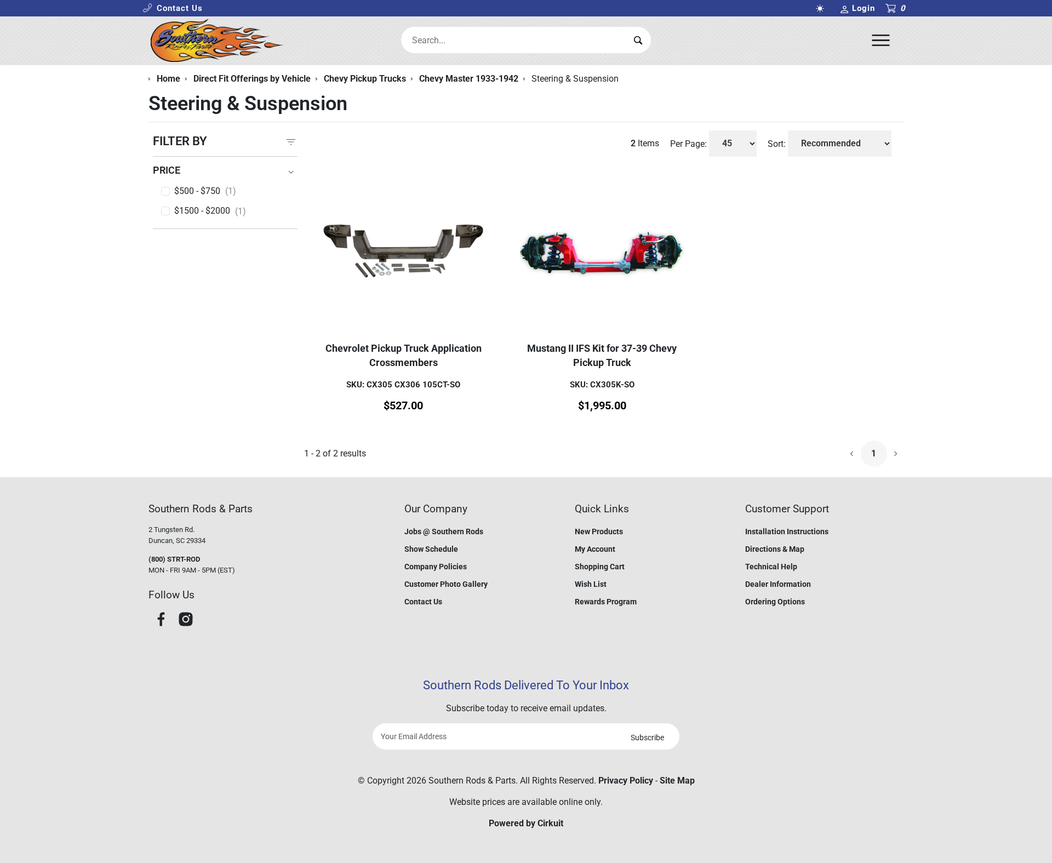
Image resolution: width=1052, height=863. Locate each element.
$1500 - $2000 (210, 210)
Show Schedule (431, 549)
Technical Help (771, 566)
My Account (595, 549)
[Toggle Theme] (821, 8)
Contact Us (423, 601)
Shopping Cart (600, 566)
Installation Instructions (786, 531)
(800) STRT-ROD (174, 559)
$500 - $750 (205, 191)
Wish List (591, 584)
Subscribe (647, 737)
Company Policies (435, 566)
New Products (599, 531)
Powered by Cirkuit (526, 823)
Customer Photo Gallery (446, 584)
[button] (172, 8)
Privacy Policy (625, 780)
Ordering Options (775, 601)
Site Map (677, 780)
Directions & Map (774, 549)
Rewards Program (606, 601)
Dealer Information (778, 584)
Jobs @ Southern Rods (443, 531)
